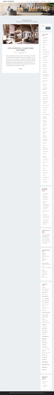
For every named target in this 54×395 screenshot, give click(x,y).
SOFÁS (44, 168)
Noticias (44, 145)
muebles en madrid (45, 333)
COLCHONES (45, 60)
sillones (43, 353)
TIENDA (44, 175)
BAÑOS (44, 47)
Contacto (49, 1)
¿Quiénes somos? (36, 1)
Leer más (21, 68)
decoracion (45, 296)
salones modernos (44, 352)
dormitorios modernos (45, 307)
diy (42, 300)
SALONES (44, 153)
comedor (46, 290)
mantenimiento (47, 322)
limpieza (46, 317)
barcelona (44, 289)
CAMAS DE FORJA (46, 54)
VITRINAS (44, 179)
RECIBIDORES (45, 151)
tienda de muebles (44, 358)
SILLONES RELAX (46, 159)
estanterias (44, 309)
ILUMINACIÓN (45, 107)
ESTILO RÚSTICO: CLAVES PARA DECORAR (20, 49)
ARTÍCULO (45, 44)
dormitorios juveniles (45, 302)
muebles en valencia (45, 337)
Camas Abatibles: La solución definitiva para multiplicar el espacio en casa (46, 196)
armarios (43, 287)
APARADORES (45, 37)
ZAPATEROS (45, 182)
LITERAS (44, 112)
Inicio (27, 1)
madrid (43, 322)
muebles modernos (44, 346)
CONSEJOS (45, 68)
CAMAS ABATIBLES (46, 51)
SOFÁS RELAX (45, 172)
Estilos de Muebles (46, 105)
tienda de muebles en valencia (45, 364)
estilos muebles (46, 312)
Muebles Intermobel (8, 1)
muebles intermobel (44, 341)
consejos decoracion (45, 294)
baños (48, 289)
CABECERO (45, 49)
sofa (46, 353)
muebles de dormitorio (44, 326)
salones (44, 350)
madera (43, 319)
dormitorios (46, 300)
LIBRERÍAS (45, 110)
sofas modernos (44, 355)
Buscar (43, 25)
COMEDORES (45, 62)
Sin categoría (45, 162)
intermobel (45, 316)
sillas (49, 352)
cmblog (25, 52)
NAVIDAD (44, 143)
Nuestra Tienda (43, 1)
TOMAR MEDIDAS (46, 177)
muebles (44, 324)
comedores (44, 292)
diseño (47, 298)
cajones (43, 290)
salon (48, 349)
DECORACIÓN (45, 78)
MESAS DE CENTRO (46, 114)
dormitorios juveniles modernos (45, 306)
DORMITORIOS (45, 95)
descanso (43, 298)
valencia (44, 369)
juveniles (43, 317)
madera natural (45, 321)
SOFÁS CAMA (45, 170)
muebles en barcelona (45, 329)
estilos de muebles (44, 310)
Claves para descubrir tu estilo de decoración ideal (46, 216)
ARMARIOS (45, 42)
